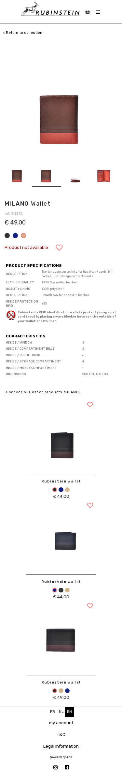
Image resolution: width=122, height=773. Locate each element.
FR (52, 711)
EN (69, 711)
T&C (61, 734)
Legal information (61, 746)
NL (61, 711)
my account (61, 722)
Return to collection (24, 32)
